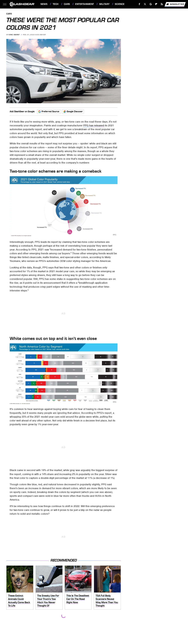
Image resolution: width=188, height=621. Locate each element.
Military (104, 4)
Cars (67, 4)
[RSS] (162, 4)
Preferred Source (50, 111)
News (44, 4)
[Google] (150, 4)
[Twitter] (145, 4)
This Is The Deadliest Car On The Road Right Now (77, 599)
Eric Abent (14, 35)
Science (119, 4)
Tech (56, 4)
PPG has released (93, 125)
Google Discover (75, 111)
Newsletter (177, 4)
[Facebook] (139, 4)
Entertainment (84, 4)
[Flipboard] (156, 4)
